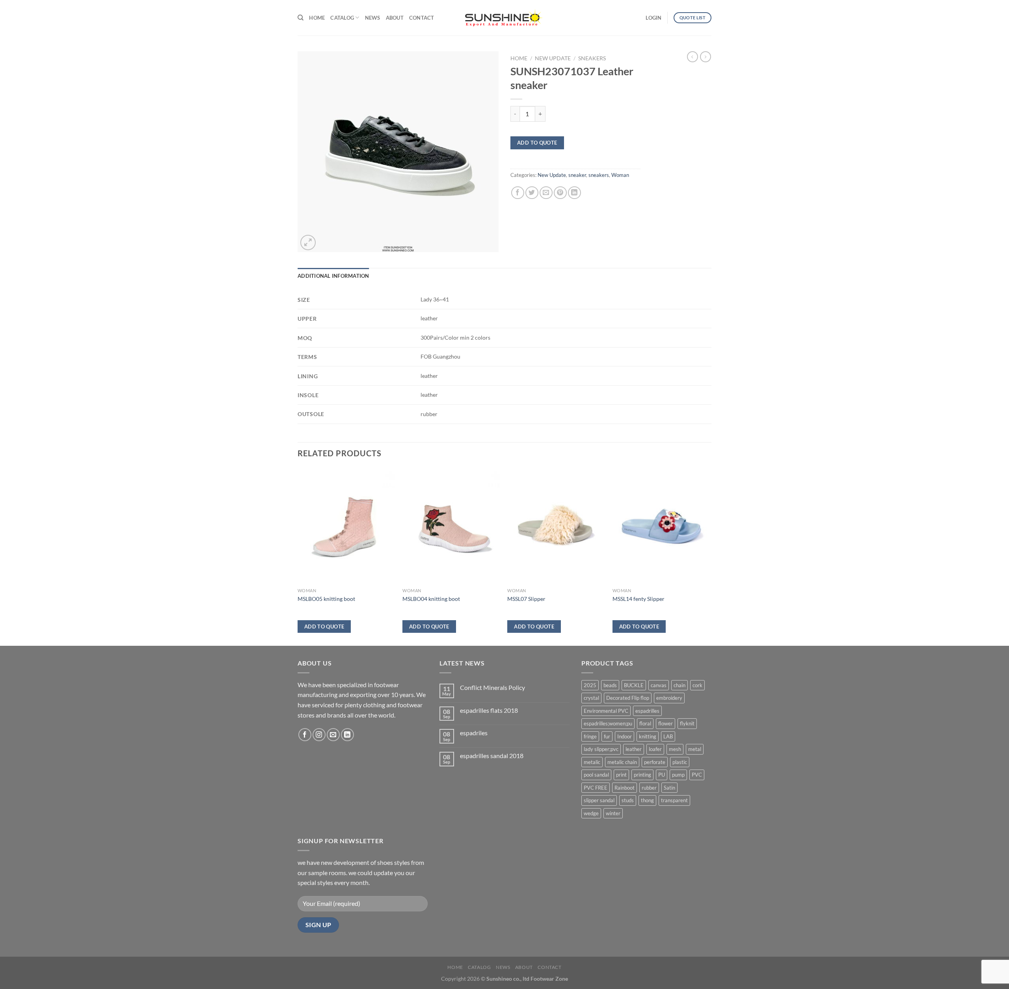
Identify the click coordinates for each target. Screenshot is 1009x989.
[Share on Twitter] (531, 192)
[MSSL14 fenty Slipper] (661, 526)
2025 (590, 685)
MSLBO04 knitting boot (431, 598)
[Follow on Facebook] (304, 734)
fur (607, 736)
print (621, 774)
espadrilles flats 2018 (489, 710)
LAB (668, 736)
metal (694, 749)
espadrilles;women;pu (608, 723)
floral (645, 723)
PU (661, 774)
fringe (590, 736)
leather (634, 749)
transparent (674, 800)
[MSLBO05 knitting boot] (346, 526)
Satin (669, 788)
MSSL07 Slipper (526, 598)
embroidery (669, 698)
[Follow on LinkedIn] (347, 734)
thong (647, 800)
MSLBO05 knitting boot (326, 598)
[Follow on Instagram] (319, 734)
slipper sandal (599, 800)
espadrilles (647, 711)
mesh (675, 749)
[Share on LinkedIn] (574, 192)
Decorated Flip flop (627, 698)
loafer (655, 749)
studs (628, 800)
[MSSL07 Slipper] (556, 526)
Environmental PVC (606, 711)
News (372, 18)
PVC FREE (595, 788)
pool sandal (596, 774)
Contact (421, 18)
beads (610, 685)
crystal (591, 698)
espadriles (474, 732)
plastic (679, 762)
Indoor (624, 736)
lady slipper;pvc (601, 749)
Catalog (342, 18)
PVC (697, 774)
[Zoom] (308, 242)
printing (642, 774)
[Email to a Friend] (546, 192)
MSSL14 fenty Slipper (638, 598)
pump (678, 774)
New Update (553, 58)
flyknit (687, 723)
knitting (647, 736)
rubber (649, 788)
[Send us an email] (333, 734)
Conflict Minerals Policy (492, 687)
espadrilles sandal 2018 (491, 755)
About (395, 18)
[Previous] (298, 556)
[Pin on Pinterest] (560, 192)
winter (613, 813)
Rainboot (624, 788)
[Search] (300, 17)
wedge (591, 813)
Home (317, 18)
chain (679, 685)
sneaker (577, 175)
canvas (658, 685)
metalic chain (622, 762)
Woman (620, 175)
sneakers (592, 58)
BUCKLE (634, 685)
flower (665, 723)
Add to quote (537, 142)
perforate (654, 762)
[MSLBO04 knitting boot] (451, 526)
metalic (592, 762)
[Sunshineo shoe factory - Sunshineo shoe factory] (504, 18)
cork (697, 685)
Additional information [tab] (333, 276)
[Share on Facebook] (517, 192)
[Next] (709, 556)
